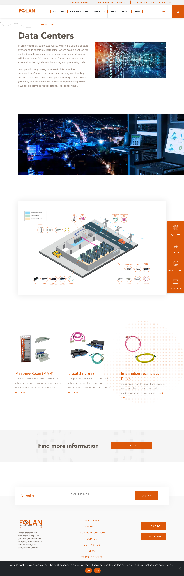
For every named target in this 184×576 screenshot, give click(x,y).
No (97, 570)
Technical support (92, 532)
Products (99, 11)
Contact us (92, 544)
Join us (92, 538)
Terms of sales (92, 557)
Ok (88, 570)
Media (113, 11)
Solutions (59, 11)
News (137, 11)
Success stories (79, 11)
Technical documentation (153, 2)
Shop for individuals (112, 2)
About (125, 11)
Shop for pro (79, 2)
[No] (179, 568)
